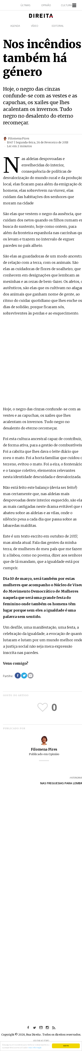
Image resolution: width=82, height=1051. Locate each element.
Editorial (58, 26)
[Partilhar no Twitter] (24, 675)
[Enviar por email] (30, 675)
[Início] (41, 15)
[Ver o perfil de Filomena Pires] (44, 740)
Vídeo (34, 26)
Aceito (66, 1046)
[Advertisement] (41, 361)
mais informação (34, 1047)
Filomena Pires (44, 749)
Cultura (66, 5)
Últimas (25, 5)
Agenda (15, 26)
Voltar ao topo (41, 1040)
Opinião (46, 5)
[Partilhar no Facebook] (18, 675)
